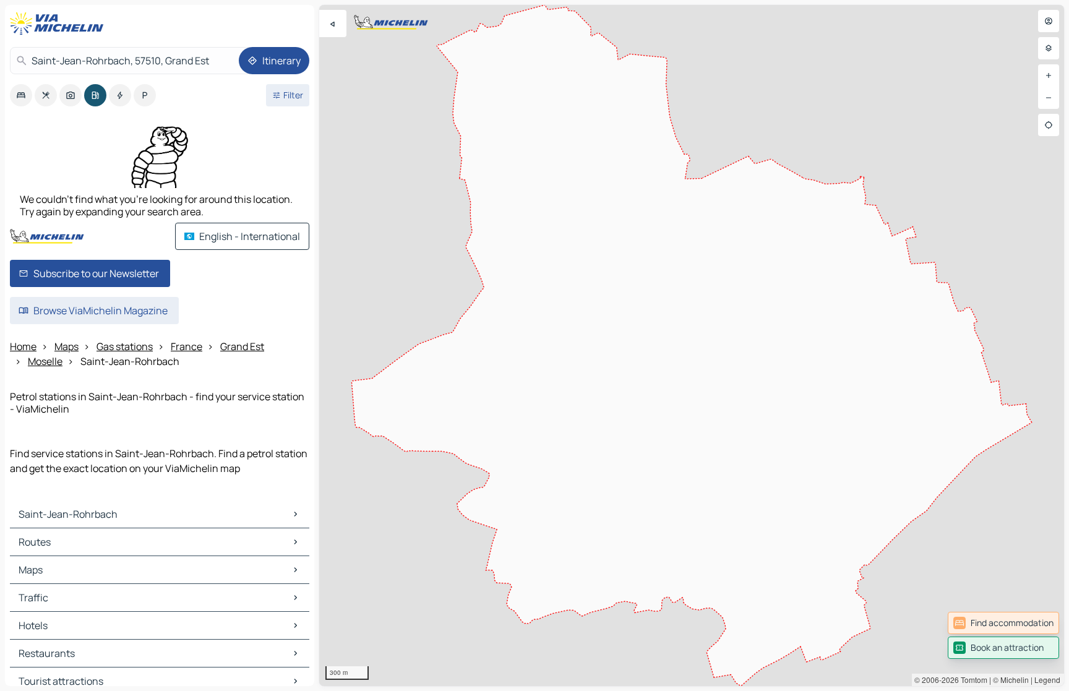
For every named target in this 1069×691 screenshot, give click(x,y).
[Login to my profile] (1048, 21)
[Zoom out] (1048, 98)
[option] (21, 95)
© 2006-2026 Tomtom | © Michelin (971, 679)
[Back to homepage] (59, 23)
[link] (1003, 623)
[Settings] (1048, 48)
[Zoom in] (1048, 75)
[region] (691, 345)
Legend (1047, 679)
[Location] (1048, 125)
